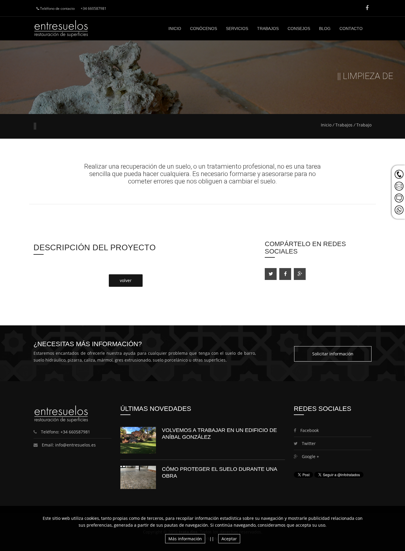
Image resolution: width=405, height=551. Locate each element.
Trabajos (268, 28)
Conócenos (203, 28)
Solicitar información (332, 354)
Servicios (237, 28)
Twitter (308, 443)
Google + (310, 456)
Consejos (299, 28)
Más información (185, 539)
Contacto (351, 28)
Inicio (174, 28)
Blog (325, 28)
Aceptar (229, 539)
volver (126, 280)
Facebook (309, 430)
